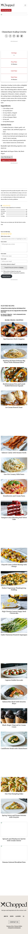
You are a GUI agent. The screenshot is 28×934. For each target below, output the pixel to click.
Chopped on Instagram (14, 927)
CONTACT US (14, 922)
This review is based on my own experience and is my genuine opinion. (14, 272)
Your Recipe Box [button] (6, 10)
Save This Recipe (6, 157)
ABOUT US (6, 916)
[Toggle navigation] (25, 5)
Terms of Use (10, 926)
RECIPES (11, 916)
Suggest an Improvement (8, 160)
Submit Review (6, 276)
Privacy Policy (18, 926)
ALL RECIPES (18, 916)
